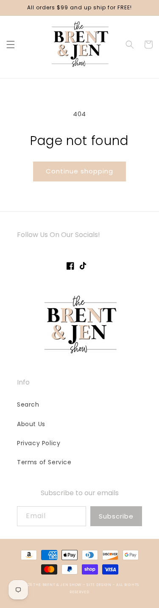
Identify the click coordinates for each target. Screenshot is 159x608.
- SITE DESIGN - (99, 584)
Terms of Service (44, 462)
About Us (31, 424)
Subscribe (116, 516)
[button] (10, 44)
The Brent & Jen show (57, 584)
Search (28, 404)
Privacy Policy (38, 443)
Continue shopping (79, 171)
